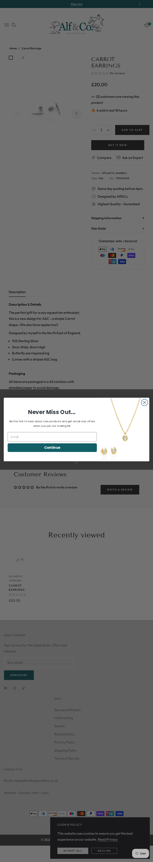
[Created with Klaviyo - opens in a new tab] (76, 462)
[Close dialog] (144, 402)
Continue (52, 447)
